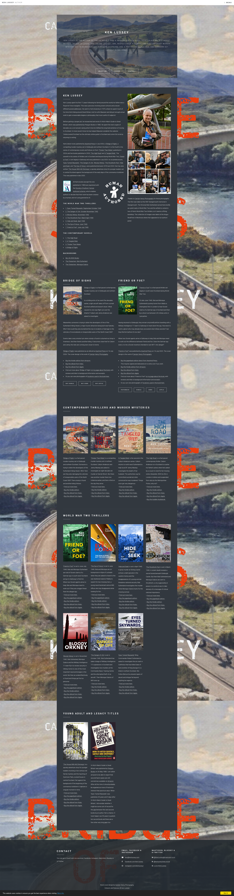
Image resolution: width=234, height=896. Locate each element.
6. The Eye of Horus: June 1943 (76, 224)
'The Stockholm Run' (153, 567)
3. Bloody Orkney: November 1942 (77, 215)
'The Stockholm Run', (112, 163)
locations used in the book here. (98, 376)
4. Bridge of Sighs (72, 247)
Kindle (138, 389)
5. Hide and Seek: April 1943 (75, 221)
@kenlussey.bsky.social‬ (162, 862)
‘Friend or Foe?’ (144, 288)
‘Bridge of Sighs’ (89, 288)
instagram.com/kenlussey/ (134, 866)
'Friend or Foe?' (103, 44)
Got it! (226, 893)
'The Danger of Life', (87, 163)
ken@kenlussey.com (132, 857)
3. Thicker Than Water (73, 244)
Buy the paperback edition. (73, 598)
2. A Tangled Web (72, 241)
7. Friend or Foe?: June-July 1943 (77, 227)
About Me (102, 71)
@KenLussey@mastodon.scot (164, 857)
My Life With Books (72, 258)
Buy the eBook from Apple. (75, 367)
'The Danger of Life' (97, 655)
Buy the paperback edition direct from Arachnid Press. (139, 361)
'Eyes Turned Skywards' (126, 655)
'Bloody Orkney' (68, 656)
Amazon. (111, 781)
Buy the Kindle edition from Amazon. (78, 361)
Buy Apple (99, 383)
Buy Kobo (84, 383)
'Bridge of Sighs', (111, 144)
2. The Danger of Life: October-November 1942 (82, 211)
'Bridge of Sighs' (81, 44)
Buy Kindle (70, 383)
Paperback (125, 389)
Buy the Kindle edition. (71, 490)
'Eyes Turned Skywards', (71, 163)
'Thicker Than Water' (98, 458)
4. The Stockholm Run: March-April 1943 (79, 218)
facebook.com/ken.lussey (134, 862)
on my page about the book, (100, 370)
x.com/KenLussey (160, 866)
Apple (162, 389)
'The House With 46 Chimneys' (73, 764)
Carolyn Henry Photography (144, 199)
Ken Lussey (12, 2)
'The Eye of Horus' (97, 566)
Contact (132, 71)
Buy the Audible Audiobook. (156, 499)
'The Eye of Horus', (79, 166)
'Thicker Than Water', (106, 150)
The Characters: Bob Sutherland (76, 261)
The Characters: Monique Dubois (77, 264)
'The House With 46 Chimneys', (79, 169)
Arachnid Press (90, 144)
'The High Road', (151, 458)
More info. (60, 893)
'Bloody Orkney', (99, 163)
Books (117, 71)
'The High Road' (96, 153)
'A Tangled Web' (123, 458)
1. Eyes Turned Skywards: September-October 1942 (83, 208)
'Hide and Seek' (123, 566)
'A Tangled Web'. (110, 153)
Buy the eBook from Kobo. (75, 364)
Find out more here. (70, 487)
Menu (229, 2)
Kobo (150, 389)
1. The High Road (71, 238)
